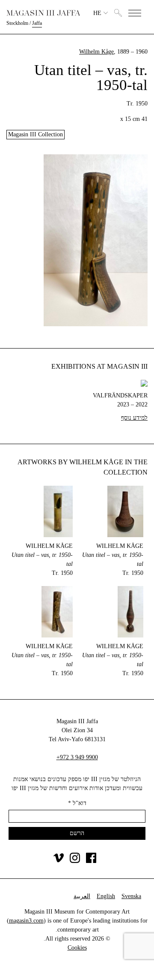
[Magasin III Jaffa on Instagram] (75, 861)
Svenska (131, 896)
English (106, 896)
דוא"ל (77, 803)
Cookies (77, 947)
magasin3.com (26, 920)
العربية (82, 896)
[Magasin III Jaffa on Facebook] (91, 861)
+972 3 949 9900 (77, 757)
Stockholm (17, 23)
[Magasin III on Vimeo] (58, 861)
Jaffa (37, 23)
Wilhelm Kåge (96, 51)
